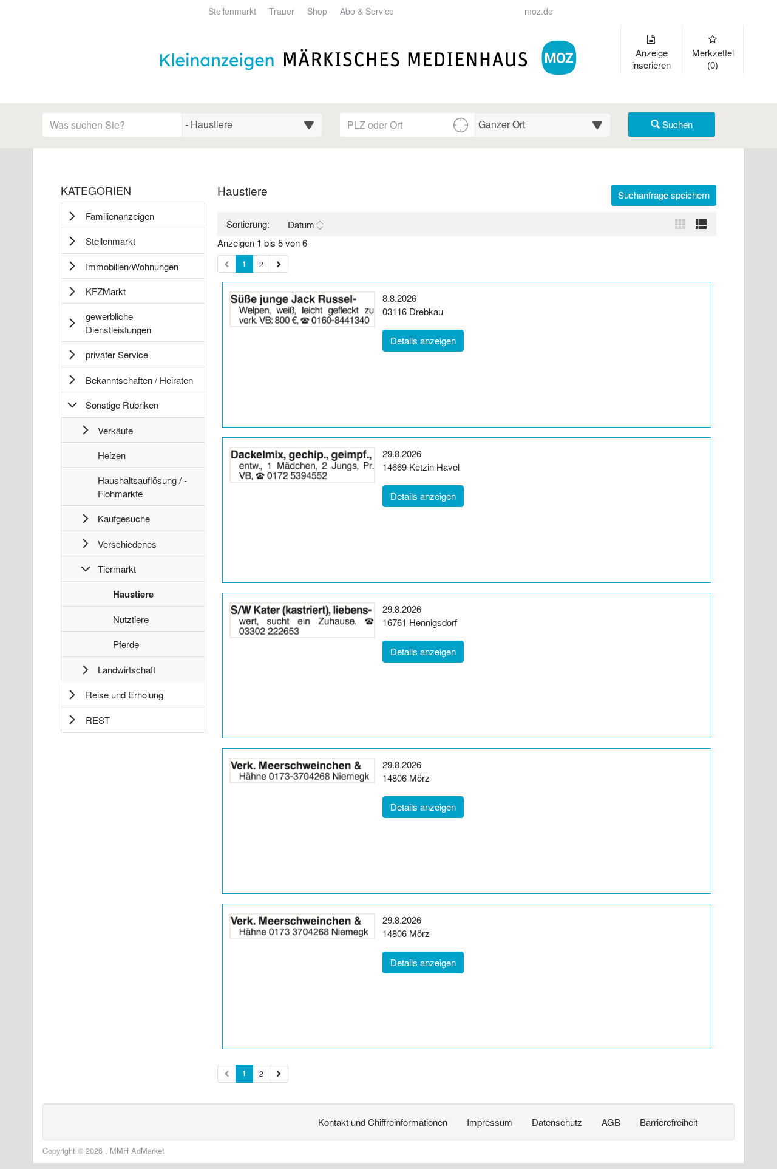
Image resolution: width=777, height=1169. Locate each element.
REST (98, 720)
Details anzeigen (427, 340)
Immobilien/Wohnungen (132, 266)
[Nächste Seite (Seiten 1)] (279, 264)
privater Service (117, 354)
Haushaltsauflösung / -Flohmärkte (142, 489)
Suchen (676, 124)
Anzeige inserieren (651, 58)
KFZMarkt (106, 291)
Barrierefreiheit (668, 1122)
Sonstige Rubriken (122, 404)
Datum (301, 224)
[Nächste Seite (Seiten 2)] (279, 1073)
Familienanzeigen (120, 216)
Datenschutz (557, 1122)
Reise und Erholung (124, 694)
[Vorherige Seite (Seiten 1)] (226, 264)
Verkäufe (115, 430)
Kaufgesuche (124, 518)
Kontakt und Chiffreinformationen (382, 1122)
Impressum (489, 1122)
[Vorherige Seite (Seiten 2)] (226, 1073)
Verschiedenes (127, 543)
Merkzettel (713, 58)
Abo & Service (367, 11)
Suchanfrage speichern (664, 194)
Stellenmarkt (232, 11)
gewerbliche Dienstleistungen (118, 322)
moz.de (538, 11)
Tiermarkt (117, 568)
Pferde (125, 646)
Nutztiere (130, 622)
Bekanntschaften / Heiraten (139, 379)
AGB (611, 1122)
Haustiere (133, 597)
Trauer (281, 11)
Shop (317, 11)
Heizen (111, 458)
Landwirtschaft (126, 669)
